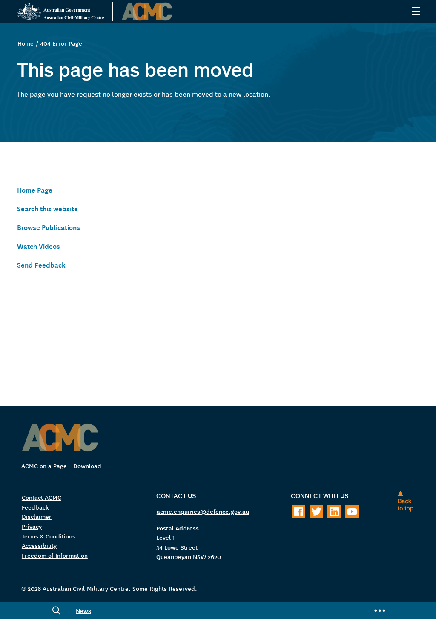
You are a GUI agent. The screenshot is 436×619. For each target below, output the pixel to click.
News (83, 610)
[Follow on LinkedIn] (334, 511)
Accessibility (39, 545)
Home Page (34, 189)
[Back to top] (407, 500)
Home (25, 43)
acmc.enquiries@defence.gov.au (203, 511)
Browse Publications (48, 226)
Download (87, 465)
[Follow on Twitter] (316, 511)
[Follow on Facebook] (298, 511)
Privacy (32, 526)
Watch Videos (38, 245)
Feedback (35, 507)
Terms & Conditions (48, 536)
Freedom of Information (55, 555)
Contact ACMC (41, 497)
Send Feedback (41, 264)
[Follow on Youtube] (352, 511)
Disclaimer (37, 516)
